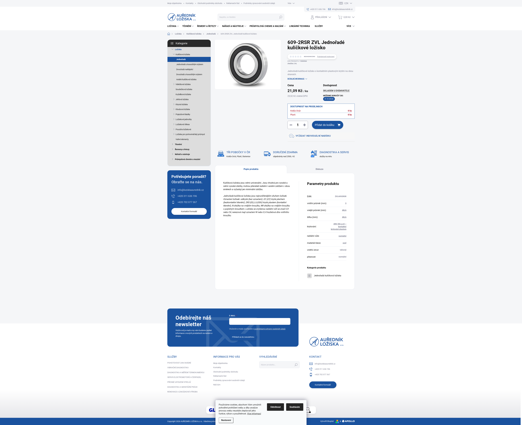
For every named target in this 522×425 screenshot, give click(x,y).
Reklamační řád (232, 3)
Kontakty (189, 3)
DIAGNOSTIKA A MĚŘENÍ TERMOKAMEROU (185, 372)
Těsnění (178, 144)
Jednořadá (181, 59)
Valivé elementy (182, 139)
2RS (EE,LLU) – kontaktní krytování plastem (338, 226)
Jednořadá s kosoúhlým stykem (189, 64)
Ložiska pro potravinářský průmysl (190, 134)
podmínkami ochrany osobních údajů (269, 329)
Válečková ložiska (183, 84)
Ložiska (178, 49)
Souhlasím (295, 407)
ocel (344, 243)
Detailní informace (296, 79)
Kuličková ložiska (183, 54)
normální (342, 236)
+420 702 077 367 (187, 202)
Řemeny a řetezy (182, 149)
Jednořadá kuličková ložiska (327, 275)
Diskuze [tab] (319, 169)
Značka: (292, 63)
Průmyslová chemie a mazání (187, 159)
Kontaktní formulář (189, 211)
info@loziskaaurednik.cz (191, 189)
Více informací (254, 413)
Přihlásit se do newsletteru (243, 337)
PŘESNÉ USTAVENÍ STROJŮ (179, 382)
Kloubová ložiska (183, 109)
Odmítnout (275, 407)
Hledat (281, 17)
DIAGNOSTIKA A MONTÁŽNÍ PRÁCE (182, 387)
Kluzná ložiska (182, 104)
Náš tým (216, 385)
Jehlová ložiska (182, 99)
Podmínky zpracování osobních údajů (259, 3)
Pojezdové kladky (183, 114)
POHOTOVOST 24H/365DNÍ (179, 363)
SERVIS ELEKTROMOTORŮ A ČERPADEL (184, 377)
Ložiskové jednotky (184, 119)
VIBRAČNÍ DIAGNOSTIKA (178, 367)
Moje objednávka (174, 3)
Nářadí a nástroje (182, 154)
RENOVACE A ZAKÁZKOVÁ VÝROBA (182, 392)
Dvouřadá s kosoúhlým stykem (189, 74)
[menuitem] (173, 26)
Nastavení (226, 420)
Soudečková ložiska (184, 89)
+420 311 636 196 (187, 196)
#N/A (344, 210)
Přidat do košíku (324, 125)
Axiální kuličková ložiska (186, 79)
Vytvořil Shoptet (327, 421)
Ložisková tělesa (183, 124)
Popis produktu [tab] (251, 169)
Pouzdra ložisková (183, 129)
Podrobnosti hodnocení (325, 57)
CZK (346, 3)
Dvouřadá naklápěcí (184, 69)
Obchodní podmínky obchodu (210, 3)
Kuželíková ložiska (183, 94)
